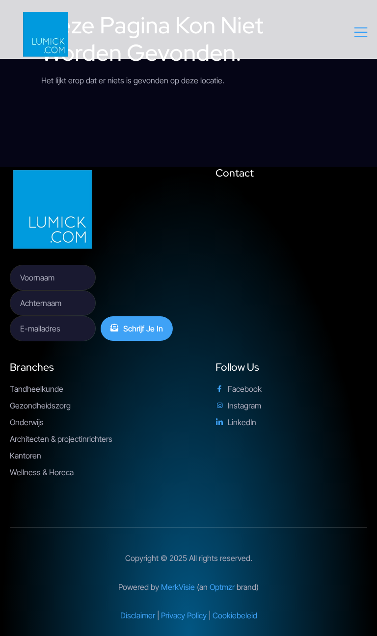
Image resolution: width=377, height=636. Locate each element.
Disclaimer (137, 615)
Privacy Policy (184, 615)
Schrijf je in (143, 328)
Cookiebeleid (235, 615)
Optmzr (222, 587)
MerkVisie (178, 587)
